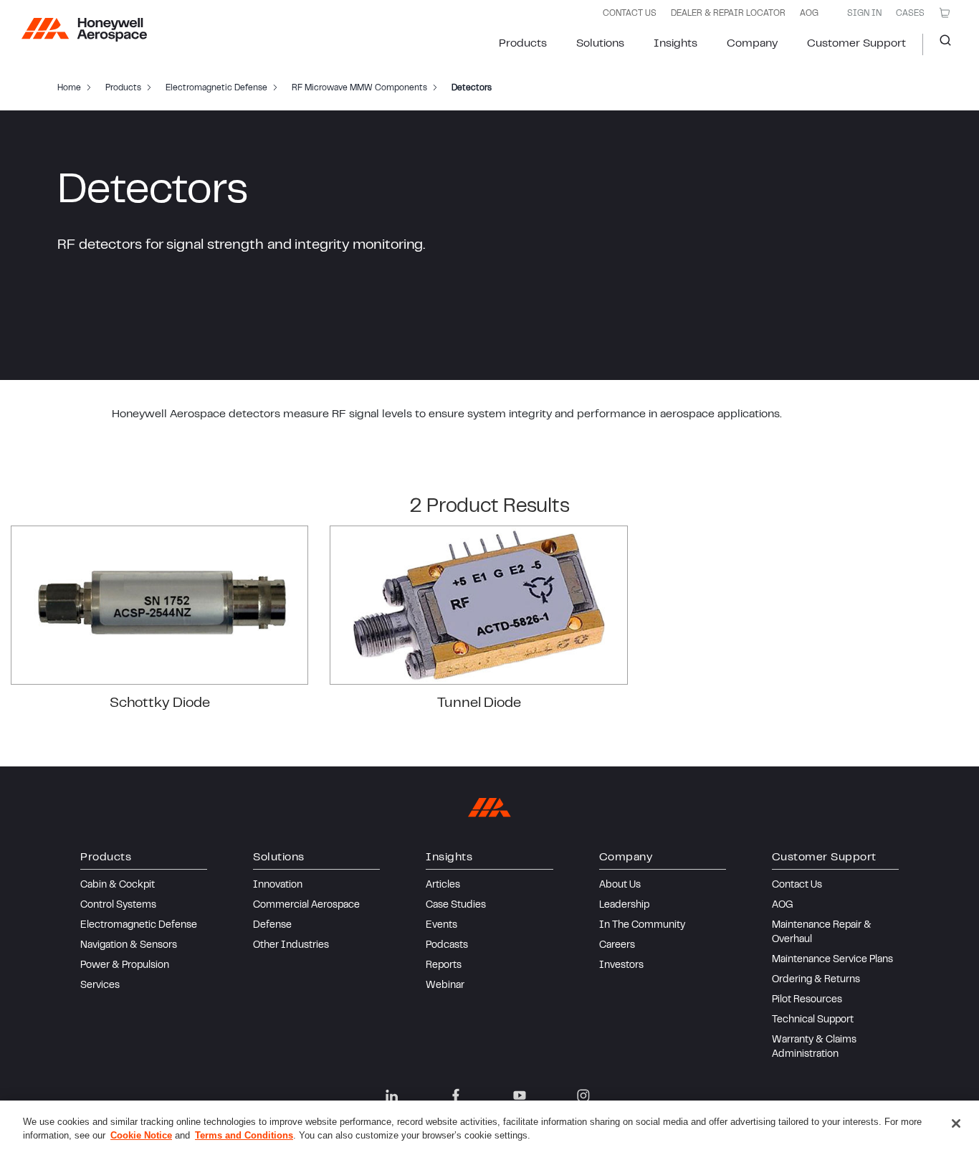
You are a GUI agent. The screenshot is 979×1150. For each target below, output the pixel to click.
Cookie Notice (141, 1135)
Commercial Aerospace (306, 905)
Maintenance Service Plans (832, 960)
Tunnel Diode (479, 704)
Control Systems (118, 905)
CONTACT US (629, 13)
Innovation (277, 885)
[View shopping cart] (944, 13)
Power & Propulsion (124, 965)
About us (620, 885)
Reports (444, 965)
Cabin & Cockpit (117, 885)
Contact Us (797, 885)
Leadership (624, 905)
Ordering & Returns (816, 980)
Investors (621, 965)
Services (100, 986)
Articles (443, 885)
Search (939, 44)
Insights (675, 44)
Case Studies (456, 905)
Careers (617, 945)
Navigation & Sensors (128, 945)
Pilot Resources (807, 1000)
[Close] (956, 1123)
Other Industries (291, 945)
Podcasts (447, 945)
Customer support (856, 44)
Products (523, 44)
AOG (809, 13)
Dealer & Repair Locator (728, 13)
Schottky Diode (159, 704)
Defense (272, 925)
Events (441, 925)
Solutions (600, 44)
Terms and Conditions (244, 1135)
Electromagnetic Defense (138, 925)
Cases (910, 13)
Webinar (445, 986)
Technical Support (813, 1020)
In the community (642, 925)
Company (752, 44)
